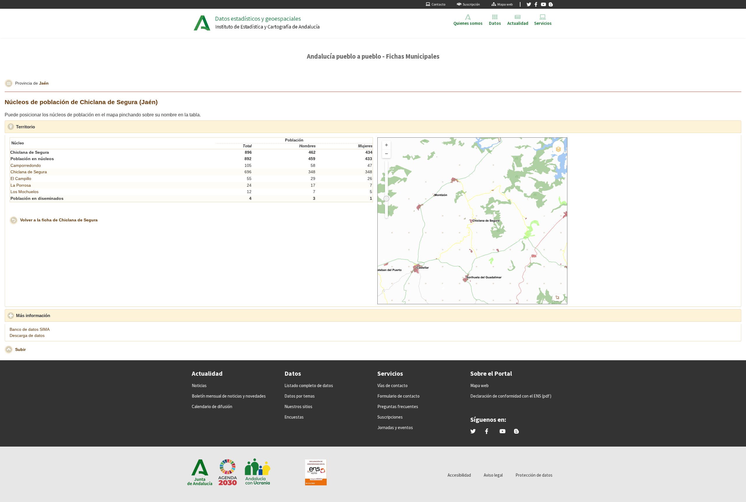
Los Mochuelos (24, 191)
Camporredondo (25, 165)
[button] (9, 83)
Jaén (44, 83)
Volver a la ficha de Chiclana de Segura (59, 220)
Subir (20, 349)
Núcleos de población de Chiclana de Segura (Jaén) (81, 102)
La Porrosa (20, 185)
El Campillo (20, 178)
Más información (59, 315)
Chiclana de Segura (28, 171)
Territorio (51, 126)
